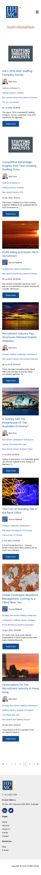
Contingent (28, 710)
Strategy (5, 269)
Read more (11, 124)
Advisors (5, 354)
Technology (27, 530)
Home (4, 822)
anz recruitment (12, 102)
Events (5, 832)
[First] (3, 764)
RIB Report (28, 440)
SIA (3, 102)
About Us (6, 829)
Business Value (26, 449)
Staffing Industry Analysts (13, 93)
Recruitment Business (28, 97)
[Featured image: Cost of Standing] (20, 505)
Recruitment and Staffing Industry (16, 719)
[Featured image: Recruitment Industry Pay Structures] (20, 329)
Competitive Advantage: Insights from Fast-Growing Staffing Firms (19, 165)
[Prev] (7, 764)
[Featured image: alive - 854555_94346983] (20, 248)
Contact (5, 836)
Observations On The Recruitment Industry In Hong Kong (20, 688)
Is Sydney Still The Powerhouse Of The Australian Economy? (15, 422)
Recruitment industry (10, 192)
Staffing (5, 88)
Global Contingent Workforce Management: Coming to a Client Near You (20, 598)
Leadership (21, 354)
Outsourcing (7, 535)
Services (5, 825)
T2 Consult (17, 535)
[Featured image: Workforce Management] (20, 591)
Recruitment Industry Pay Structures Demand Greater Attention (19, 337)
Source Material (15, 262)
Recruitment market (10, 97)
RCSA (4, 625)
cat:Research (14, 88)
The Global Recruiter (17, 444)
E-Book (5, 850)
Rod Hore (13, 81)
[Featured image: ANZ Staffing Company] (20, 67)
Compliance (17, 530)
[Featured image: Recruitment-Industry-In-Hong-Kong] (20, 680)
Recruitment (15, 269)
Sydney (5, 444)
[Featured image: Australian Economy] (20, 415)
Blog (4, 847)
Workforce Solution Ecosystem (21, 625)
